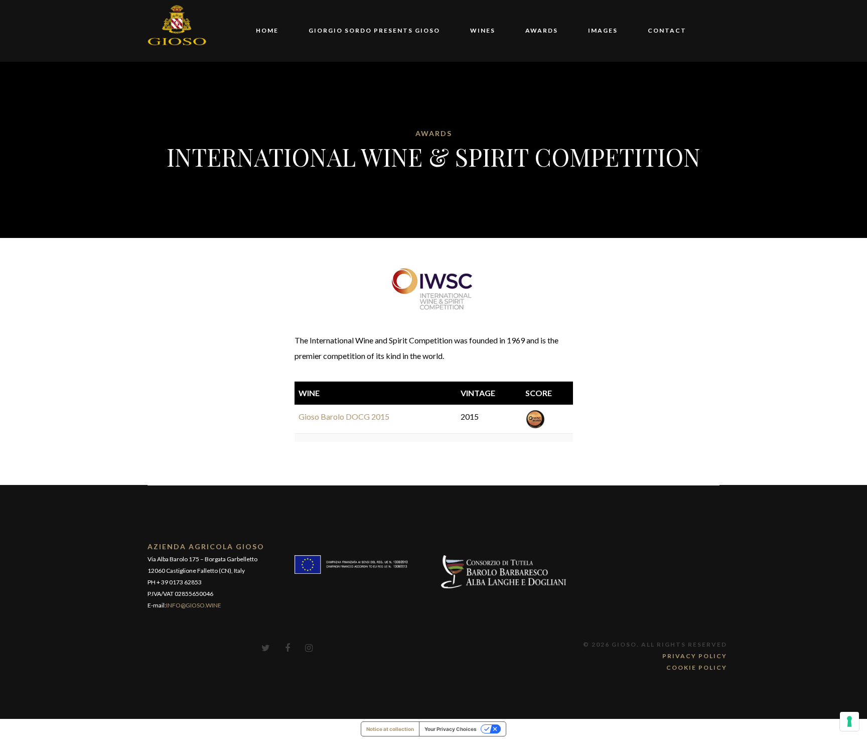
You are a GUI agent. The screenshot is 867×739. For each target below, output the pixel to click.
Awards (541, 30)
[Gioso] (177, 24)
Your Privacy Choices (450, 729)
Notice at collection (390, 729)
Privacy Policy (694, 656)
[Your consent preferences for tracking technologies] (849, 721)
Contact (667, 30)
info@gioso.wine (193, 605)
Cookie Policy (696, 667)
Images (603, 30)
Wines (482, 30)
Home (267, 30)
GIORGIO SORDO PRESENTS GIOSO (374, 30)
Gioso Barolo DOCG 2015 (344, 416)
